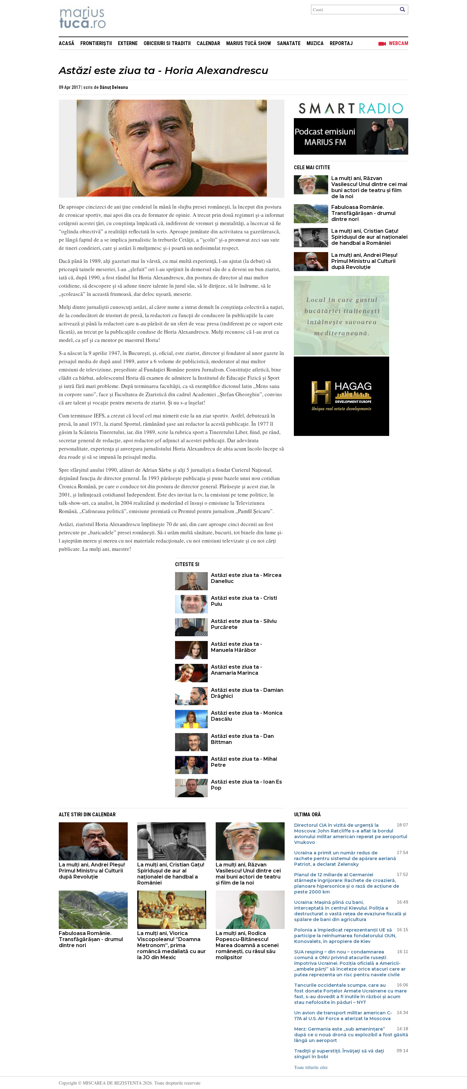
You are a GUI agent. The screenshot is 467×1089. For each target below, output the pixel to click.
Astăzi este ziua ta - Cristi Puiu (244, 601)
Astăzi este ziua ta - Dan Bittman (242, 739)
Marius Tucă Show (248, 43)
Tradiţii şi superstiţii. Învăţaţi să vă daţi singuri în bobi (339, 1053)
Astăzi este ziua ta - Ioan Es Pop (246, 785)
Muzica (315, 43)
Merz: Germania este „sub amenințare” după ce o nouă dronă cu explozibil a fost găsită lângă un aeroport (351, 1034)
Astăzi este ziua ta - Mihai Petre (244, 762)
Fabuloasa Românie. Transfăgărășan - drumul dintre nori (363, 213)
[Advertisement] (112, 602)
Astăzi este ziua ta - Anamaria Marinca (236, 670)
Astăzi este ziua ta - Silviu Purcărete (244, 624)
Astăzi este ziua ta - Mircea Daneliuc (246, 578)
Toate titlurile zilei (311, 1067)
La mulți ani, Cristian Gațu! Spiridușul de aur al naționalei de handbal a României (369, 237)
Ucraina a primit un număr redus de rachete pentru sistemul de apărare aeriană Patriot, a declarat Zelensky (345, 858)
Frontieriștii (96, 43)
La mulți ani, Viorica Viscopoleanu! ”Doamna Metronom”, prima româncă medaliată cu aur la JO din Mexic (171, 945)
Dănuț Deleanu (114, 87)
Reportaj (341, 43)
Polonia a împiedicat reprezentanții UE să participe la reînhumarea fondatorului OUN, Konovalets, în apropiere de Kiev (345, 935)
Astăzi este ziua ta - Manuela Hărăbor (236, 647)
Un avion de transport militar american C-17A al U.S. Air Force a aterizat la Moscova (343, 1015)
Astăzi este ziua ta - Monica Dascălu (246, 716)
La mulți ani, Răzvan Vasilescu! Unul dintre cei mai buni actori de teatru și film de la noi (369, 187)
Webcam (398, 43)
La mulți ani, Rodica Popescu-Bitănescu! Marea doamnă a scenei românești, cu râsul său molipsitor (247, 945)
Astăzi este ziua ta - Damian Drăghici (247, 693)
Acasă (66, 43)
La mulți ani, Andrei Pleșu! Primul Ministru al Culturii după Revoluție (364, 261)
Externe (128, 43)
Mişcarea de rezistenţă (117, 18)
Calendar (208, 43)
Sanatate (289, 43)
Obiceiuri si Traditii (167, 43)
